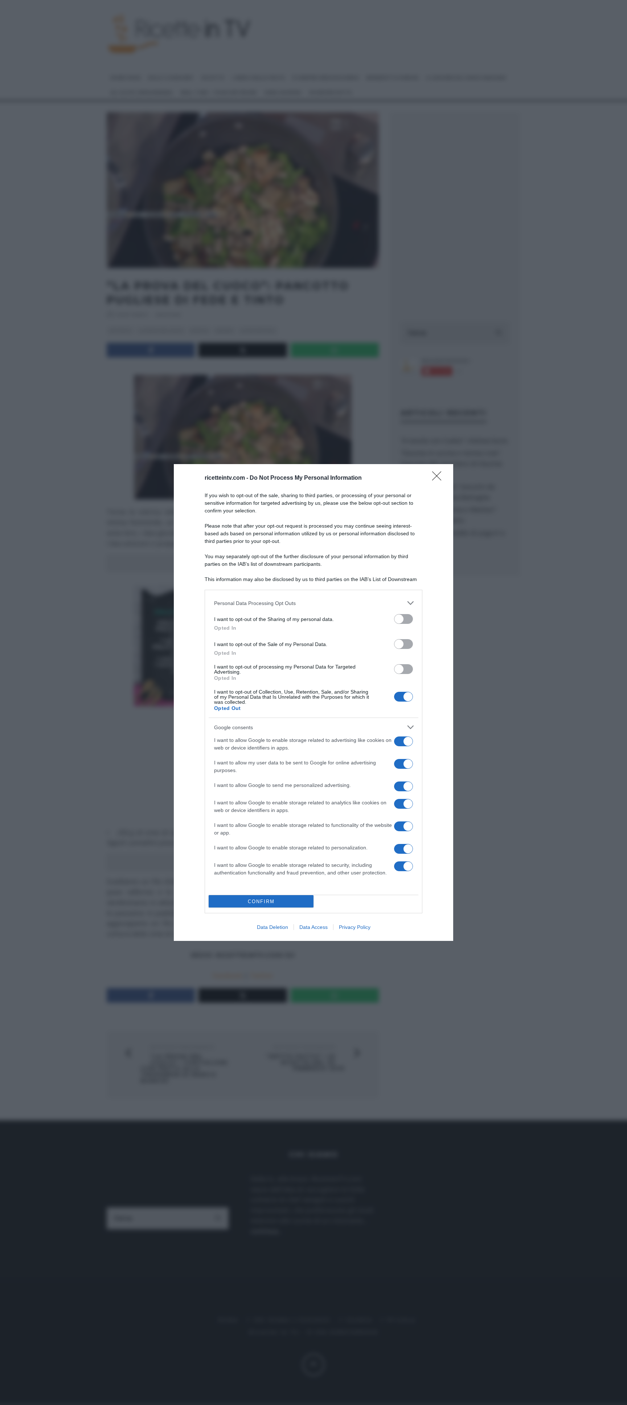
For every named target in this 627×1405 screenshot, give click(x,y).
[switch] (403, 619)
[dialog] (313, 702)
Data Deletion (272, 927)
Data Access (313, 927)
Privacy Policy (354, 927)
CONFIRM (261, 901)
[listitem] (313, 603)
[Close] (439, 478)
